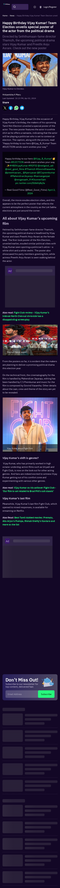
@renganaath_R (22, 179)
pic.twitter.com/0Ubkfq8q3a (30, 183)
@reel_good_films (14, 169)
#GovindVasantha (45, 169)
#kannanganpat (42, 176)
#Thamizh (30, 169)
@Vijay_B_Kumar (42, 158)
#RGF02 (32, 165)
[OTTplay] (6, 7)
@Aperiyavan (29, 172)
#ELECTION (17, 162)
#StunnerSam (38, 179)
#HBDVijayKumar (19, 165)
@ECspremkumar (46, 172)
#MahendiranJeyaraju (21, 176)
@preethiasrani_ (13, 172)
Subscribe (46, 694)
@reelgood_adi (46, 165)
